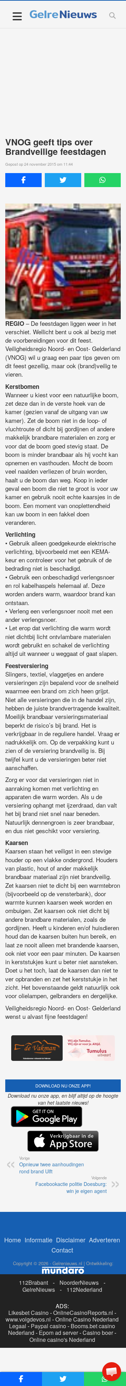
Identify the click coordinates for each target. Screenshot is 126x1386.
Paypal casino (48, 1326)
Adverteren (104, 1239)
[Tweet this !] (63, 180)
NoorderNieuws (79, 1282)
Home (12, 1239)
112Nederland (84, 1289)
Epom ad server (58, 1333)
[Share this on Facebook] (23, 180)
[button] (111, 1371)
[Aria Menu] (17, 16)
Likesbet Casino (28, 1313)
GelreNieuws (38, 1289)
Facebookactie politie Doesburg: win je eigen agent (71, 1184)
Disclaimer (70, 1239)
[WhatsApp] (102, 180)
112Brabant (33, 1282)
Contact (62, 1249)
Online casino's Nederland (62, 1340)
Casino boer (98, 1333)
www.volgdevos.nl (28, 1319)
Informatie (38, 1239)
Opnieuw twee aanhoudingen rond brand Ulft (51, 1165)
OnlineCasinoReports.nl (83, 1313)
